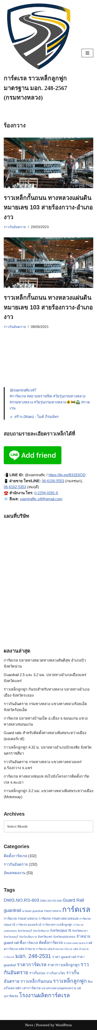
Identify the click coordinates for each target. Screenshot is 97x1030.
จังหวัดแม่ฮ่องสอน (64, 936)
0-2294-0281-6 (46, 493)
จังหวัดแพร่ (45, 936)
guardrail (12, 910)
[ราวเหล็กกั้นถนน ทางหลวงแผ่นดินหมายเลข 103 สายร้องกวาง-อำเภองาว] (48, 163)
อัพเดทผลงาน (14, 873)
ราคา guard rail (64, 957)
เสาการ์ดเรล (31, 988)
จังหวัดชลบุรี (25, 930)
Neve (29, 1025)
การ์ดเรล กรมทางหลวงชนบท (58, 918)
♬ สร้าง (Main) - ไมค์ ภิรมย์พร (34, 416)
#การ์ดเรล (18, 396)
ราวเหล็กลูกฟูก (70, 981)
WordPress (63, 1025)
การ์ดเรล (76, 909)
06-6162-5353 (15, 487)
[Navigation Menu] (87, 53)
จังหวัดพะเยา (80, 930)
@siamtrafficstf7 (23, 390)
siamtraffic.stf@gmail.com (41, 499)
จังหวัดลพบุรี (11, 936)
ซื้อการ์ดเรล (29, 943)
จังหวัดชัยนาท (41, 930)
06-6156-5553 (53, 481)
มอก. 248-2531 (33, 956)
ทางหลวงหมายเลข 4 (76, 942)
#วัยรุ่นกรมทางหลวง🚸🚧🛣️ (57, 402)
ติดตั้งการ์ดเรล (15, 856)
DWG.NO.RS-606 (51, 900)
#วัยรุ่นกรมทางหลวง (69, 396)
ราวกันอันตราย (15, 227)
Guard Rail (73, 900)
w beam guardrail (32, 910)
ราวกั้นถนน (37, 973)
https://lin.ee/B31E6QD (67, 475)
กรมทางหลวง (52, 911)
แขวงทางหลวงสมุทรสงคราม (59, 988)
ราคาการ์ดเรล (32, 964)
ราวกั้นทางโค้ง (55, 973)
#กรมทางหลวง (21, 402)
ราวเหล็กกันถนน (36, 981)
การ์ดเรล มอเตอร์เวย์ (28, 924)
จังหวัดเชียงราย (28, 936)
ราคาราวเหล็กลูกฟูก (64, 965)
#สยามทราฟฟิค (39, 396)
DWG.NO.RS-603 (21, 900)
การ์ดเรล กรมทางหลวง (21, 918)
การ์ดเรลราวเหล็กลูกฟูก (57, 924)
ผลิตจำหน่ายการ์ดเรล (60, 948)
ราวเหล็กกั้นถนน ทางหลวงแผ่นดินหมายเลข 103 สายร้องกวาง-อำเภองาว (48, 207)
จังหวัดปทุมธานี (60, 930)
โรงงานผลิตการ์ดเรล (44, 995)
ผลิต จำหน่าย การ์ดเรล (33, 948)
